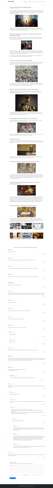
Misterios (30, 1)
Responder (43, 253)
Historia (33, 1)
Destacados (43, 1)
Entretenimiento (25, 1)
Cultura (36, 1)
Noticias (40, 1)
